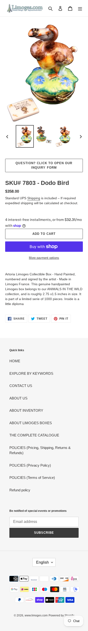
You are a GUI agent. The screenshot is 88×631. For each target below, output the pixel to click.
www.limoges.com (36, 615)
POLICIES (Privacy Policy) (30, 465)
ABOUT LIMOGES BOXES (30, 423)
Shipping (33, 198)
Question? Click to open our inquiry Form (43, 165)
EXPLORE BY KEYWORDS (31, 373)
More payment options (44, 258)
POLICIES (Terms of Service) (32, 478)
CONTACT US (20, 386)
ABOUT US (18, 398)
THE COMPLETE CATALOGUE (34, 435)
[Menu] (80, 8)
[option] (24, 136)
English (42, 562)
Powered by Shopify (61, 615)
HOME (14, 361)
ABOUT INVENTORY (26, 410)
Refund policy (19, 490)
